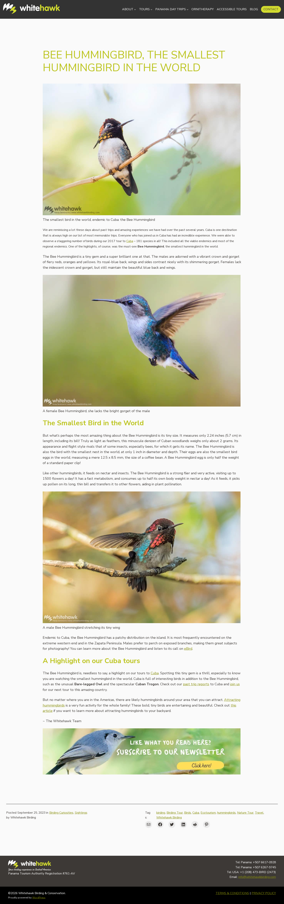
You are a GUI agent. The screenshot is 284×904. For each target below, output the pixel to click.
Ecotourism (208, 813)
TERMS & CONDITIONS (232, 893)
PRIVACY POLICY (264, 893)
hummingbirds (226, 813)
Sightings (81, 813)
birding (160, 813)
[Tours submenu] (151, 9)
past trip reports (196, 684)
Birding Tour (175, 813)
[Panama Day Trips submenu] (187, 9)
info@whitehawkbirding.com (257, 877)
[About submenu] (135, 9)
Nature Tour (245, 813)
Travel (259, 813)
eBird (188, 648)
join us (235, 684)
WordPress (38, 897)
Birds (187, 813)
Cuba (129, 241)
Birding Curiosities (61, 813)
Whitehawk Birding (169, 817)
